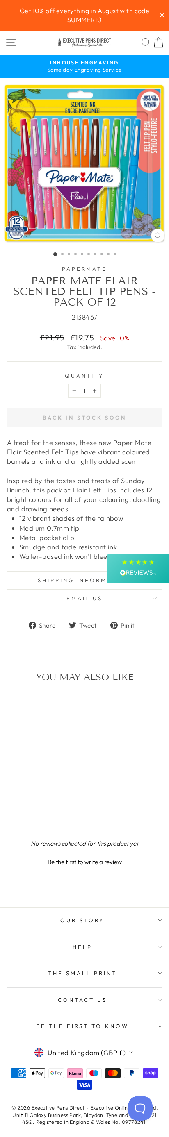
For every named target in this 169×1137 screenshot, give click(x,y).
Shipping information (85, 580)
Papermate (84, 269)
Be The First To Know (82, 1026)
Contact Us (82, 999)
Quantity (85, 375)
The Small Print (82, 973)
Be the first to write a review (85, 862)
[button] (84, 861)
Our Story (82, 920)
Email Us (84, 598)
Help (82, 947)
